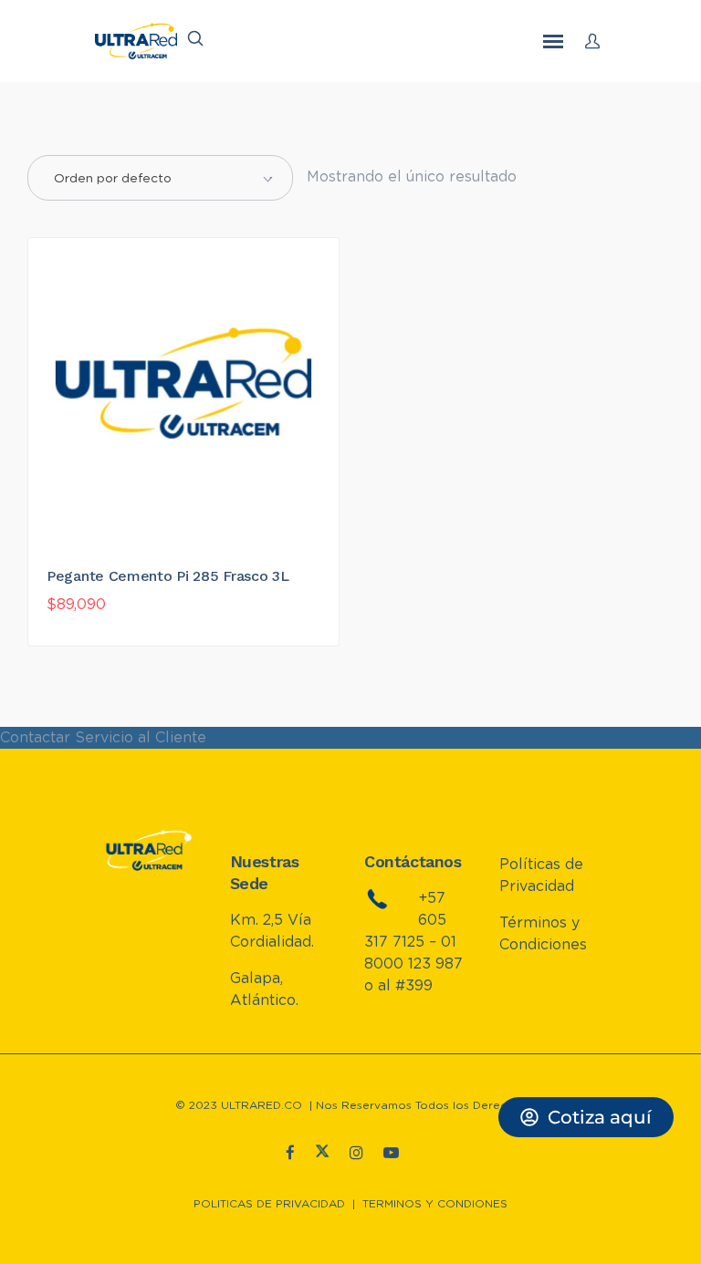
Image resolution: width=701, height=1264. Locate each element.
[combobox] (160, 178)
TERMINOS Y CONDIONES (434, 1203)
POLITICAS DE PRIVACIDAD (269, 1203)
